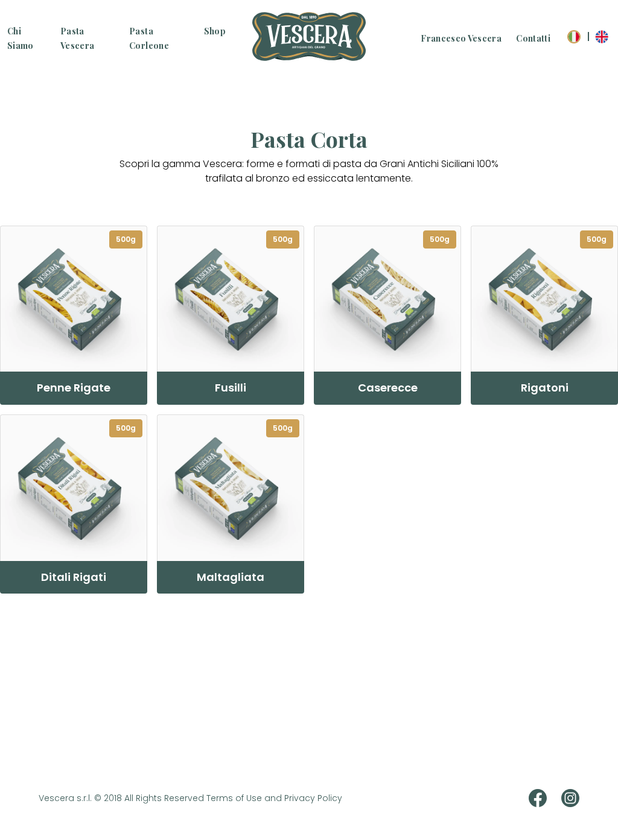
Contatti (533, 38)
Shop (215, 31)
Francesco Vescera (461, 38)
